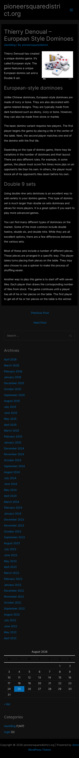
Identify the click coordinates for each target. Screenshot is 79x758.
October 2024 (12, 460)
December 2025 (14, 383)
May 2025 (10, 418)
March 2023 (11, 572)
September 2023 (14, 537)
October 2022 (12, 602)
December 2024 (14, 448)
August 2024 (12, 472)
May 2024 (10, 489)
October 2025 (12, 389)
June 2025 (10, 412)
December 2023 (14, 519)
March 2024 (11, 501)
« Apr (7, 704)
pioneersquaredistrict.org (32, 10)
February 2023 (13, 578)
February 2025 (13, 436)
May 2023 (10, 561)
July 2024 (10, 478)
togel (7, 732)
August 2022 (12, 614)
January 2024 (12, 513)
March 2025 (11, 430)
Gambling (10, 44)
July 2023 (10, 549)
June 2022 (10, 626)
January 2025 (12, 442)
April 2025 (10, 424)
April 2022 (10, 638)
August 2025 (12, 400)
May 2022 (10, 632)
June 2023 (10, 555)
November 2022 (14, 596)
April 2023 (10, 566)
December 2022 (14, 590)
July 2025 (10, 406)
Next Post (40, 322)
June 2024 (10, 483)
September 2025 (14, 395)
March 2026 (11, 365)
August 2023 (12, 543)
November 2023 (14, 525)
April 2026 (10, 359)
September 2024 (14, 466)
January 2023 (12, 584)
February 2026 (13, 371)
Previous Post (40, 313)
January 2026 (12, 377)
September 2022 (14, 608)
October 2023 (12, 531)
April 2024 (10, 495)
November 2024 (14, 454)
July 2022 (10, 620)
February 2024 (13, 507)
